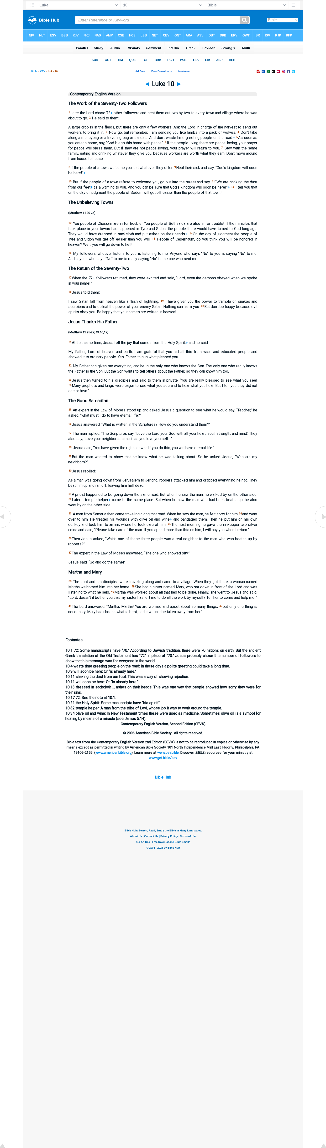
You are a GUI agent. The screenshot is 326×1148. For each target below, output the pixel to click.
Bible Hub (163, 777)
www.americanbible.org (113, 752)
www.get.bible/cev (163, 758)
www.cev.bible (168, 752)
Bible (34, 71)
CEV (42, 71)
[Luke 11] (320, 527)
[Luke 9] (6, 527)
